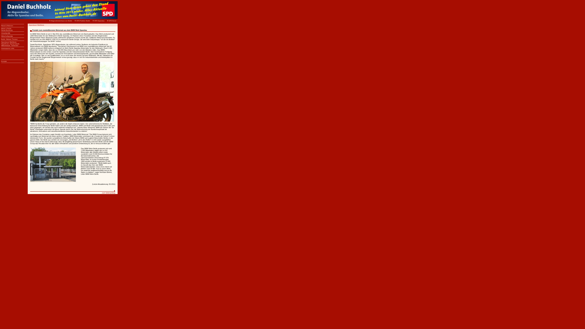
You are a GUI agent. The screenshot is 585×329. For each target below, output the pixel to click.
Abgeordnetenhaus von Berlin (61, 21)
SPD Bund (112, 21)
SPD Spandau (99, 21)
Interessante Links (7, 48)
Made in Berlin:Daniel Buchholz (7, 29)
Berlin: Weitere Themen (9, 39)
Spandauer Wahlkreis (36, 25)
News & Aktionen (7, 26)
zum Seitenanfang (108, 193)
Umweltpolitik (5, 33)
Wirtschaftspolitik (7, 36)
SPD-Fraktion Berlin (83, 21)
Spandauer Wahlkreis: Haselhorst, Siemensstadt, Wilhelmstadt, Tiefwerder (10, 43)
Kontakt (4, 61)
